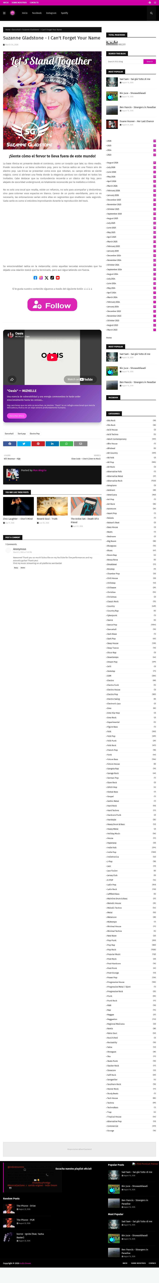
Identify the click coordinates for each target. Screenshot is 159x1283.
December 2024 (131, 255)
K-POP (131, 880)
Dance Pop (131, 625)
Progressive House (131, 982)
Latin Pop (131, 884)
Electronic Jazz (131, 703)
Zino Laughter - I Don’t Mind (18, 518)
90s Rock (131, 425)
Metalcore (131, 917)
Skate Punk (131, 1061)
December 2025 (131, 200)
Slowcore (131, 1070)
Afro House (131, 444)
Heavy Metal (131, 829)
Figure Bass (131, 727)
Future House (131, 764)
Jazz (131, 866)
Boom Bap (131, 555)
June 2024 (131, 283)
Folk (131, 731)
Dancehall (16, 30)
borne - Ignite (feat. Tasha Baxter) (30, 1236)
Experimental (131, 722)
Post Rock (131, 959)
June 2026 (131, 172)
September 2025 (131, 214)
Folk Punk (131, 741)
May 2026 (131, 176)
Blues (131, 550)
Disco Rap (131, 652)
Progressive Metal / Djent (131, 987)
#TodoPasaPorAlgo (41, 1182)
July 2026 (131, 167)
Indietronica (131, 857)
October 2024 (131, 265)
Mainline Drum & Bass (131, 898)
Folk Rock (131, 745)
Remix (131, 1028)
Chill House (131, 578)
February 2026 (131, 190)
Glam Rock (131, 782)
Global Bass (131, 792)
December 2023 (131, 311)
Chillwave (131, 587)
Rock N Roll (131, 1038)
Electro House (131, 690)
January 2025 (131, 251)
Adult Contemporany (131, 439)
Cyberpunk (131, 615)
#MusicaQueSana (16, 1185)
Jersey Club (131, 875)
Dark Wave (131, 634)
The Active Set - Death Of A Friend (85, 520)
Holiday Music (131, 833)
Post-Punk (131, 968)
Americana (131, 495)
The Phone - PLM (25, 1219)
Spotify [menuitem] (64, 13)
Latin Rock (131, 889)
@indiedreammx (16, 1167)
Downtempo (131, 657)
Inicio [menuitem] (24, 13)
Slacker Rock (131, 1066)
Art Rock (131, 504)
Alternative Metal (131, 476)
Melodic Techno (131, 908)
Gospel (131, 796)
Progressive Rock (131, 991)
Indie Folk (131, 847)
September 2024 (131, 269)
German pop (131, 778)
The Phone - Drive (26, 1205)
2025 (131, 145)
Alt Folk (131, 457)
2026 (131, 141)
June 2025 (131, 228)
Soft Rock (131, 1075)
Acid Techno (131, 434)
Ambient (131, 490)
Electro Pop (35, 434)
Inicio (6, 3)
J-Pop (131, 861)
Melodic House (131, 903)
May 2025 (131, 232)
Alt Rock (131, 467)
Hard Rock (131, 806)
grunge (131, 1131)
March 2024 (131, 297)
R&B (131, 1005)
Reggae (131, 1014)
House (131, 838)
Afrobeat (131, 448)
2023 (131, 155)
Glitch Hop (131, 787)
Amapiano (131, 485)
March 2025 (131, 241)
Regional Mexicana (131, 1024)
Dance (131, 620)
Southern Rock (131, 1084)
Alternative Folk (131, 471)
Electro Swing (131, 699)
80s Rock (131, 420)
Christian (131, 592)
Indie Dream (25, 1263)
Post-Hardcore (131, 963)
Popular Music (131, 954)
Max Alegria (39, 470)
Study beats (131, 1093)
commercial (131, 1126)
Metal (131, 912)
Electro (131, 680)
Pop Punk (131, 940)
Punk (131, 996)
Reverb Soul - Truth (47, 518)
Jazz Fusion (131, 871)
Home (7, 30)
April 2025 (131, 237)
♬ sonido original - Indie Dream (41, 1185)
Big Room (131, 541)
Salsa (131, 1047)
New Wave (131, 936)
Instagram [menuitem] (51, 13)
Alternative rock (131, 481)
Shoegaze (131, 1052)
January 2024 (131, 306)
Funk (131, 755)
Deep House (131, 643)
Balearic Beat (131, 522)
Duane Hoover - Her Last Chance (137, 121)
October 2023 (131, 320)
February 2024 (131, 302)
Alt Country (131, 453)
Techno (131, 1103)
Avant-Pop (131, 513)
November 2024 (131, 260)
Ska (131, 1056)
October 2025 (131, 209)
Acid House (131, 430)
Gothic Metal (131, 801)
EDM (131, 676)
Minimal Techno (131, 931)
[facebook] (150, 2)
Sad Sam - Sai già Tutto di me (135, 79)
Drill (131, 666)
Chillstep (131, 583)
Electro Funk (131, 685)
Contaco (152, 1263)
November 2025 (131, 204)
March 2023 (131, 330)
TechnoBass (131, 1107)
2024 (131, 150)
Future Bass (131, 759)
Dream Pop (131, 662)
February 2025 (131, 246)
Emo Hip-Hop (131, 713)
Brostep (131, 569)
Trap (131, 1112)
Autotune (131, 509)
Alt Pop (131, 462)
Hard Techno (131, 810)
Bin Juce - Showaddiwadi (133, 93)
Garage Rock (131, 773)
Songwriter (131, 1079)
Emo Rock (131, 717)
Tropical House (131, 1117)
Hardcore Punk (131, 815)
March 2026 (131, 186)
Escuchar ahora (17, 416)
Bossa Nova (131, 560)
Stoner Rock (131, 1089)
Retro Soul (131, 1033)
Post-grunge (131, 973)
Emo (131, 708)
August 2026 (131, 163)
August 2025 (131, 218)
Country (131, 606)
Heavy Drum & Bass (131, 824)
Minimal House (131, 926)
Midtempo (131, 922)
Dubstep (131, 671)
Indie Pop (131, 852)
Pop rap (131, 945)
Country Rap (131, 611)
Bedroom (131, 536)
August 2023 (131, 325)
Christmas (131, 597)
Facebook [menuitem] (36, 13)
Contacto (34, 3)
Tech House (131, 1098)
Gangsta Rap (131, 768)
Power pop (131, 977)
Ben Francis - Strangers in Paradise (138, 107)
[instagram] (154, 2)
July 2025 (131, 223)
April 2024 (131, 293)
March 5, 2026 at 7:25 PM (22, 552)
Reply (16, 568)
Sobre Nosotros (19, 3)
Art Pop (131, 499)
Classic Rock (131, 601)
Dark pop (22, 434)
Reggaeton (131, 1019)
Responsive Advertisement (79, 1149)
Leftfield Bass (131, 894)
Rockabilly (131, 1042)
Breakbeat (131, 564)
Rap (131, 1010)
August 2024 (131, 274)
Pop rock (131, 949)
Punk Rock (131, 1001)
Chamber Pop (131, 573)
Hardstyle (131, 820)
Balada (131, 518)
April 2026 (131, 181)
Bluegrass (131, 546)
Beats (131, 532)
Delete (23, 568)
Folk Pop (131, 736)
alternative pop (131, 1121)
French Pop (131, 750)
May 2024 (131, 288)
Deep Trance (131, 648)
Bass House (131, 527)
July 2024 (131, 279)
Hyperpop (131, 843)
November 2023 (131, 316)
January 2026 (131, 195)
